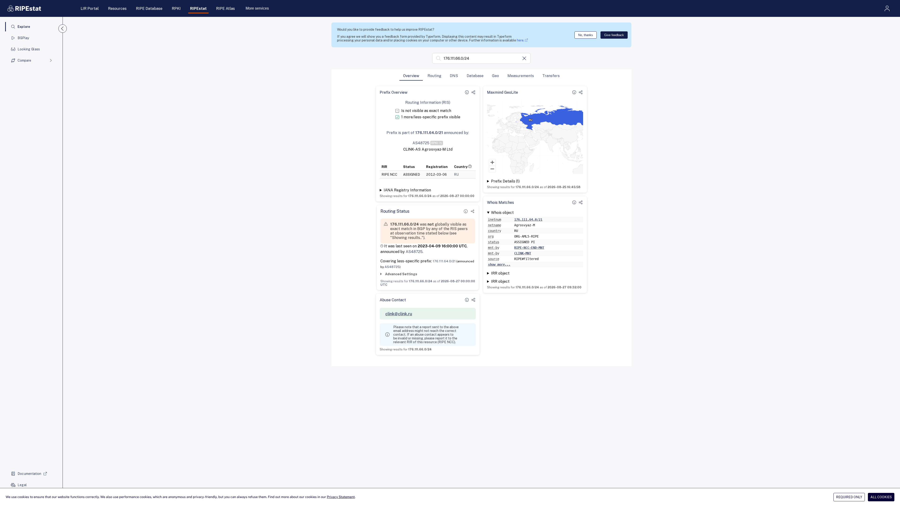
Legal (22, 485)
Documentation (29, 474)
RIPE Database (149, 8)
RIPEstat (198, 8)
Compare (24, 60)
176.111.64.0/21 (444, 261)
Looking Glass (29, 49)
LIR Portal (90, 8)
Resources (117, 8)
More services (257, 8)
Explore (24, 27)
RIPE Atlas (225, 8)
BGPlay (23, 38)
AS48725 (414, 251)
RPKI (176, 8)
